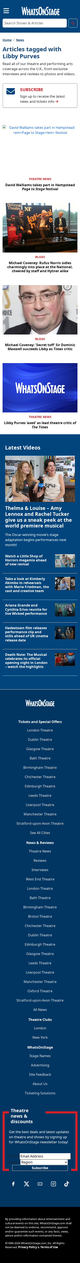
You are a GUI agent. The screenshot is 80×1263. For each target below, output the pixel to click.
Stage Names (40, 1055)
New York (40, 1037)
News (20, 40)
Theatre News (40, 179)
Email (14, 1156)
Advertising (40, 1065)
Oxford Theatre (40, 991)
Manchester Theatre (40, 814)
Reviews (40, 860)
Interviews (40, 869)
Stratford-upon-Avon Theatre (40, 823)
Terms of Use (49, 1247)
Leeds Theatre (40, 795)
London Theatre (40, 730)
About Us (40, 1083)
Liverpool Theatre (40, 804)
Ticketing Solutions (40, 1093)
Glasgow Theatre (40, 749)
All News (40, 1009)
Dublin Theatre (40, 739)
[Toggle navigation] (2, 10)
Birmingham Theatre (40, 767)
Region (14, 1162)
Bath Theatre (40, 758)
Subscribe (40, 1168)
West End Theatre (40, 879)
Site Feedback (40, 1074)
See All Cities (40, 832)
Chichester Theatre (40, 776)
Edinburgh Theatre (40, 786)
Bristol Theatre (40, 916)
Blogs (40, 257)
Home (7, 40)
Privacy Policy (27, 1247)
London (40, 1028)
